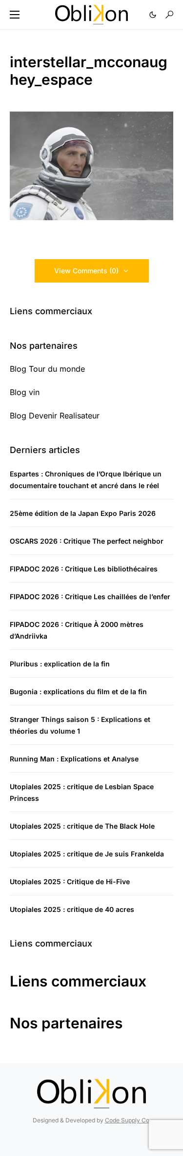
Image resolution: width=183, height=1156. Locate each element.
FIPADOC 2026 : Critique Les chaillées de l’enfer (90, 596)
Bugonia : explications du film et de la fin (78, 691)
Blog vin (25, 392)
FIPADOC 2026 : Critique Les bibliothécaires (84, 569)
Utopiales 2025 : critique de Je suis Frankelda (87, 854)
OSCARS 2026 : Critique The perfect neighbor (86, 541)
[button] (15, 15)
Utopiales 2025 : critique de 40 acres (72, 909)
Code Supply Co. (128, 1120)
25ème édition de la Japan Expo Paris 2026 (83, 513)
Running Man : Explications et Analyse (74, 759)
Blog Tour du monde (47, 369)
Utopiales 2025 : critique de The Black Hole (82, 826)
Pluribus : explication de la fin (60, 664)
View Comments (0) (86, 270)
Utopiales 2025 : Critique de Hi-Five (70, 881)
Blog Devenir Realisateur (55, 415)
